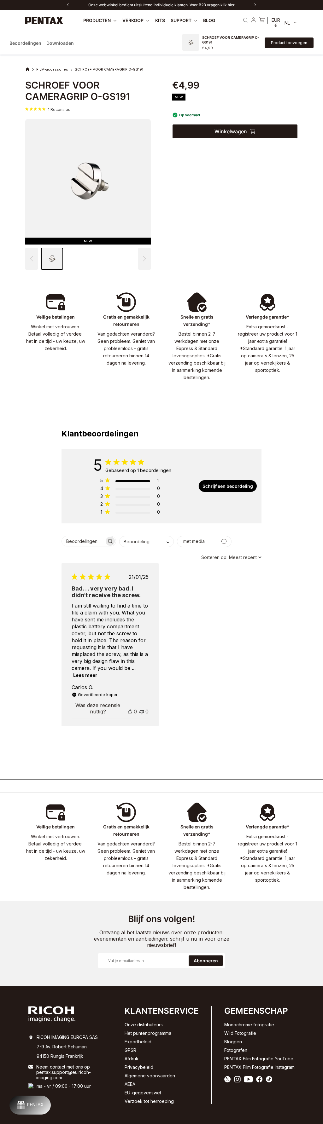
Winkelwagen (230, 131)
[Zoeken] (245, 20)
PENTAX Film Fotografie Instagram (259, 1067)
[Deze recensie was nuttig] (130, 711)
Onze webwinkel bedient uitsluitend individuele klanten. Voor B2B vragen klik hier (161, 5)
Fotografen (235, 1050)
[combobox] (146, 541)
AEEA (130, 1084)
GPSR (130, 1050)
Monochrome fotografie (249, 1024)
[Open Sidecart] (262, 20)
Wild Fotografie (240, 1033)
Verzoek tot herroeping (149, 1101)
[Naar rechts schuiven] (255, 4)
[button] (144, 259)
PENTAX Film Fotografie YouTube (258, 1058)
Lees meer (85, 675)
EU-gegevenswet (143, 1092)
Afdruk (131, 1058)
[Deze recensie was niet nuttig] (141, 711)
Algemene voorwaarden (150, 1075)
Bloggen (233, 1041)
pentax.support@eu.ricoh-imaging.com (63, 1074)
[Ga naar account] (253, 20)
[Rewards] (30, 1105)
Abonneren (206, 960)
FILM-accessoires (52, 69)
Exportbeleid (138, 1041)
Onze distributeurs (144, 1024)
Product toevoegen (289, 42)
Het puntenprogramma (148, 1033)
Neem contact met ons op (63, 1066)
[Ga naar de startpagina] (44, 20)
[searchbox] (83, 541)
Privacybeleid (139, 1067)
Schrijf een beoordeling (228, 486)
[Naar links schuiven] (67, 4)
